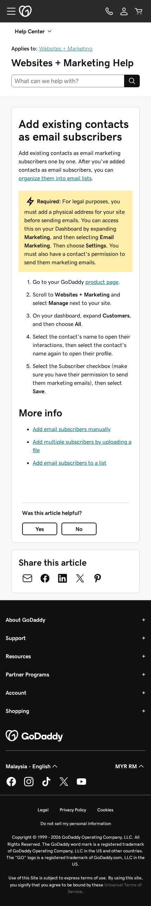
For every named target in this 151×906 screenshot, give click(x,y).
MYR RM (126, 766)
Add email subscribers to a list (69, 462)
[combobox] (67, 81)
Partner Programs (27, 674)
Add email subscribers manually (72, 429)
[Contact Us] (109, 11)
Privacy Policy (73, 810)
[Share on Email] (27, 578)
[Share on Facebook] (45, 578)
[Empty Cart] (139, 11)
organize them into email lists (55, 178)
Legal (43, 810)
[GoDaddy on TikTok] (46, 785)
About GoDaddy (25, 619)
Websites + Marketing (66, 48)
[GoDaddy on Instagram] (28, 785)
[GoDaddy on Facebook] (11, 785)
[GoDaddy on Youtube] (81, 785)
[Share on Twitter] (80, 578)
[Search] (132, 81)
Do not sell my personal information (75, 823)
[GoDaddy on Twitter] (64, 785)
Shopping (17, 711)
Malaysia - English (28, 766)
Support (16, 638)
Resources (18, 656)
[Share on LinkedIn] (62, 578)
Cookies (105, 810)
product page (101, 282)
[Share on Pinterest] (97, 578)
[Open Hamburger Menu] (8, 11)
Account (16, 692)
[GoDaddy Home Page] (35, 736)
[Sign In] (124, 11)
